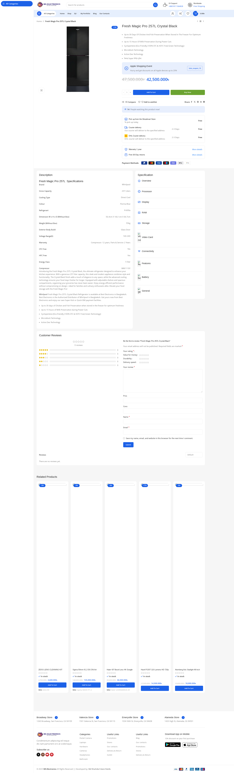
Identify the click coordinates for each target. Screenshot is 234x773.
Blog (138, 738)
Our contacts (112, 746)
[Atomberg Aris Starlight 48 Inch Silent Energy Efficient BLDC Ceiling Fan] (189, 575)
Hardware (84, 746)
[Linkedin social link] (200, 102)
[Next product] (203, 21)
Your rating (128, 351)
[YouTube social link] (47, 754)
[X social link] (194, 102)
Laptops (83, 742)
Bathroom (84, 759)
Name (126, 417)
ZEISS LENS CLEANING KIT (50, 670)
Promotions (111, 738)
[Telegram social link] (204, 102)
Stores (109, 742)
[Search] (155, 5)
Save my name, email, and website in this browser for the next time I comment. (159, 438)
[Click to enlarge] (41, 90)
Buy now (187, 92)
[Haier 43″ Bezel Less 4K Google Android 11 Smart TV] (121, 575)
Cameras (83, 751)
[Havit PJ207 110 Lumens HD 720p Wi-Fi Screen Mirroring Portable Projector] (155, 575)
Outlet (109, 755)
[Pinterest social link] (197, 102)
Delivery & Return (114, 751)
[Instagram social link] (43, 754)
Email (126, 427)
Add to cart (151, 92)
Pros (125, 396)
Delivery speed (129, 362)
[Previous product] (197, 21)
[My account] (173, 13)
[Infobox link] (47, 717)
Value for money (130, 355)
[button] (52, 685)
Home (39, 21)
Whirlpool (43, 294)
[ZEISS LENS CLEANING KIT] (52, 575)
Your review (129, 367)
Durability (127, 359)
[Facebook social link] (191, 102)
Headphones (85, 755)
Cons (125, 406)
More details (197, 149)
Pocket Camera (86, 738)
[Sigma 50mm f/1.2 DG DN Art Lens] (87, 575)
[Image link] (49, 734)
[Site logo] (49, 4)
